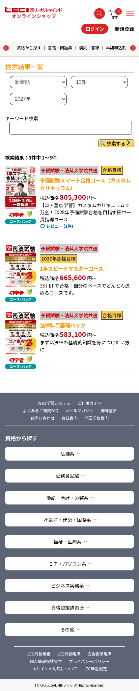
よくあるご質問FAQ (40, 410)
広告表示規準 (99, 654)
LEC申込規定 (95, 668)
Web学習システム (54, 403)
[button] (133, 48)
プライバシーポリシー (89, 661)
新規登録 (124, 28)
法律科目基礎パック (62, 325)
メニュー (130, 13)
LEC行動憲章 (39, 654)
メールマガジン (79, 410)
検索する (99, 13)
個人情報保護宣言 (46, 661)
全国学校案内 (96, 418)
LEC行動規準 (69, 654)
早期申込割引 (118, 47)
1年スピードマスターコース (71, 268)
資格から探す (29, 47)
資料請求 (108, 410)
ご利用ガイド (89, 403)
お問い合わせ (42, 418)
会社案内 (69, 418)
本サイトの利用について (54, 668)
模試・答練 (89, 47)
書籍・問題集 (60, 47)
